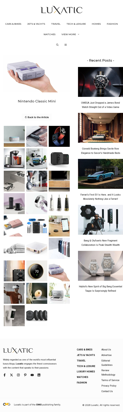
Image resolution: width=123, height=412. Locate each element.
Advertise (106, 355)
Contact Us (107, 391)
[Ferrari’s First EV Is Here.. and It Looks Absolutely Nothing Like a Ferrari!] (100, 174)
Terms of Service (110, 380)
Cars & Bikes (13, 23)
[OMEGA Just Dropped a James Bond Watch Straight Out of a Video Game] (100, 82)
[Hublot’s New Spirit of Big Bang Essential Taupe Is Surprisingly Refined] (100, 266)
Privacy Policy (108, 385)
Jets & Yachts (36, 23)
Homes (96, 23)
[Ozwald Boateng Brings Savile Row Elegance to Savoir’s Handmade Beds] (100, 128)
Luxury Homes (86, 371)
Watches (50, 34)
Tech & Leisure (76, 23)
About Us (106, 349)
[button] (57, 45)
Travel (55, 23)
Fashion (112, 23)
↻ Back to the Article (37, 117)
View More (69, 34)
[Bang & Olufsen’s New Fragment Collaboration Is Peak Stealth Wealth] (100, 220)
